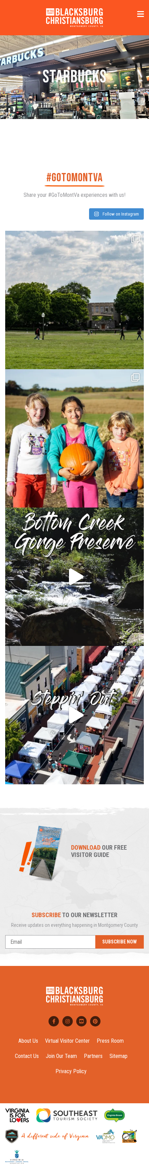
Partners (93, 1056)
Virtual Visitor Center (67, 1041)
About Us (28, 1041)
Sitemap (118, 1056)
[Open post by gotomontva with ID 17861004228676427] (74, 438)
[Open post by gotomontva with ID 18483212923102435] (74, 715)
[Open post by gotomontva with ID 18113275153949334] (74, 577)
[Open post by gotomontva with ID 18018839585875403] (74, 300)
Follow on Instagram (120, 214)
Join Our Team (61, 1056)
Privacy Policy (71, 1071)
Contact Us (27, 1056)
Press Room (110, 1041)
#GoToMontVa (74, 178)
